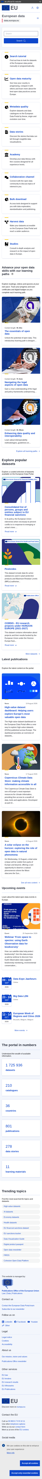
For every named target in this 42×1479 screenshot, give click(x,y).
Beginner (33, 300)
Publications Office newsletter (14, 1361)
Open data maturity (20, 78)
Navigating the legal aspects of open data (16, 383)
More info (10, 1453)
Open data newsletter (12, 1250)
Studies (14, 244)
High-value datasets (12, 1206)
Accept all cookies (30, 1463)
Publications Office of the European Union (20, 1291)
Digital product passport (13, 1244)
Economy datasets (11, 1217)
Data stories (16, 131)
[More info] (12, 273)
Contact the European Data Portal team (18, 1306)
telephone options (17, 1424)
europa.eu (21, 1407)
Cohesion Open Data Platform (16, 1261)
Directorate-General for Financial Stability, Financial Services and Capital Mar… (22, 479)
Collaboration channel (22, 177)
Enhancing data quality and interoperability (20, 434)
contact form (20, 1427)
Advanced (33, 402)
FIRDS (6, 1255)
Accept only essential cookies (24, 1473)
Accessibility (7, 1344)
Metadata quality (19, 106)
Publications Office (32, 595)
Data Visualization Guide (14, 1239)
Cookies (5, 1341)
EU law (5, 1375)
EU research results (10, 1382)
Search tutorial (18, 56)
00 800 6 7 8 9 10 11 (16, 1421)
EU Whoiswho (8, 1386)
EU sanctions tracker (12, 1233)
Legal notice (7, 1337)
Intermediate (32, 351)
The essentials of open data (17, 332)
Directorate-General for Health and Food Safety (23, 541)
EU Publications (8, 1389)
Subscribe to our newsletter (13, 1309)
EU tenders (6, 1379)
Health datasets (10, 1223)
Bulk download (18, 199)
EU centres (24, 1430)
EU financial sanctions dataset (16, 1228)
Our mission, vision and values (14, 1357)
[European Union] (16, 7)
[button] (37, 7)
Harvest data (17, 221)
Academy (15, 154)
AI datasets (8, 1212)
